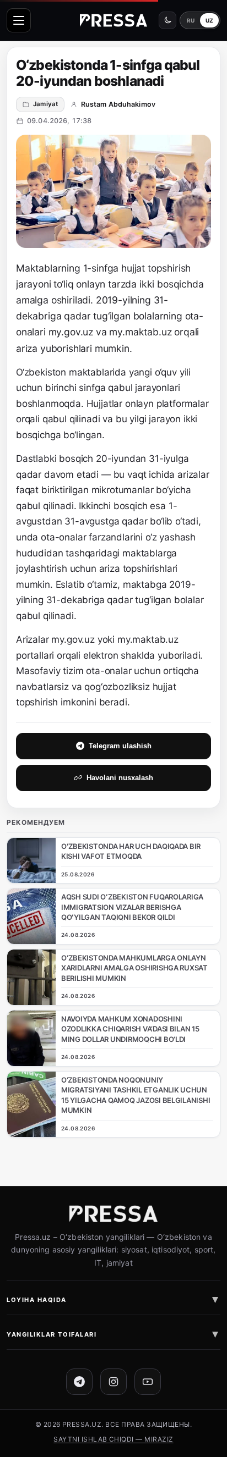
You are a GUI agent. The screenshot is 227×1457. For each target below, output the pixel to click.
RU (191, 20)
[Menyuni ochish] (19, 20)
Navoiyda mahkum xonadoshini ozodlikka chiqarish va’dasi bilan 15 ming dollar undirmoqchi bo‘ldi (130, 1029)
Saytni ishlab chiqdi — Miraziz (113, 1439)
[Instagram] (113, 1381)
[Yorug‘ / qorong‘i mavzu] (167, 20)
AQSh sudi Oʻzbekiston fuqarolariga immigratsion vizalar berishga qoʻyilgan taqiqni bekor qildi (132, 906)
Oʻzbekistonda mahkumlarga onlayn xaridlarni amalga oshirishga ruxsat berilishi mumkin (134, 968)
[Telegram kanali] (79, 1381)
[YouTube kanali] (147, 1381)
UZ (210, 20)
